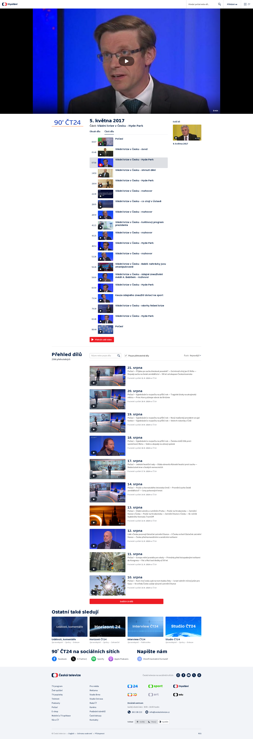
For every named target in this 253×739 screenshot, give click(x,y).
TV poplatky (57, 694)
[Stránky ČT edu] (178, 695)
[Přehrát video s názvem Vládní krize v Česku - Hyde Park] (126, 61)
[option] (140, 722)
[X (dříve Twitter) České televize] (194, 675)
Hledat (219, 4)
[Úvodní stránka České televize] (66, 675)
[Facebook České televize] (183, 675)
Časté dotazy (95, 715)
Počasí (55, 707)
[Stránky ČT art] (153, 695)
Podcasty (56, 703)
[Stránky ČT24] (133, 687)
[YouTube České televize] (189, 675)
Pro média (94, 686)
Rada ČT (93, 703)
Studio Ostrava (96, 698)
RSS (199, 733)
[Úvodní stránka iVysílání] (12, 4)
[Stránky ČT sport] (155, 687)
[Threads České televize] (199, 675)
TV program (57, 686)
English (71, 733)
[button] (126, 61)
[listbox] (152, 722)
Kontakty (94, 719)
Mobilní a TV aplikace (61, 715)
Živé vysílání (57, 690)
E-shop (55, 711)
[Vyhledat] (119, 356)
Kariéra (93, 707)
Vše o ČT (55, 719)
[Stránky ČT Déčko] (132, 695)
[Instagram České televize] (178, 675)
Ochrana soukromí (84, 733)
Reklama (94, 690)
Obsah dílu (95, 131)
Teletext (55, 698)
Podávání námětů (97, 711)
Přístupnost (99, 733)
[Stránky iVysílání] (181, 687)
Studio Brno (95, 694)
